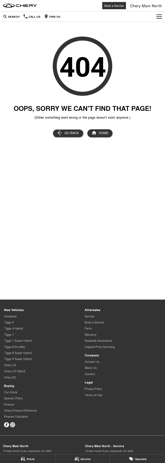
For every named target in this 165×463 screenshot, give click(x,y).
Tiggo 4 (9, 322)
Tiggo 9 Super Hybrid (18, 359)
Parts (88, 328)
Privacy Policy (93, 389)
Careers (90, 374)
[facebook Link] (6, 424)
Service (89, 316)
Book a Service (114, 6)
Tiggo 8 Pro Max (14, 347)
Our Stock (10, 392)
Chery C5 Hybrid (14, 371)
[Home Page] (20, 5)
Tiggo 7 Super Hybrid (18, 341)
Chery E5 (10, 377)
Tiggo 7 (9, 334)
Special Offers (13, 398)
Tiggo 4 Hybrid (13, 328)
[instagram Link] (12, 424)
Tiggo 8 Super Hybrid (18, 353)
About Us (91, 368)
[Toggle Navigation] (159, 16)
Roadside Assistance (98, 341)
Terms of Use (93, 395)
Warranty (90, 334)
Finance (9, 404)
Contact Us (92, 362)
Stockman (10, 316)
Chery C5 (10, 365)
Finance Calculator (16, 416)
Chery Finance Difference (20, 410)
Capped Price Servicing (100, 347)
